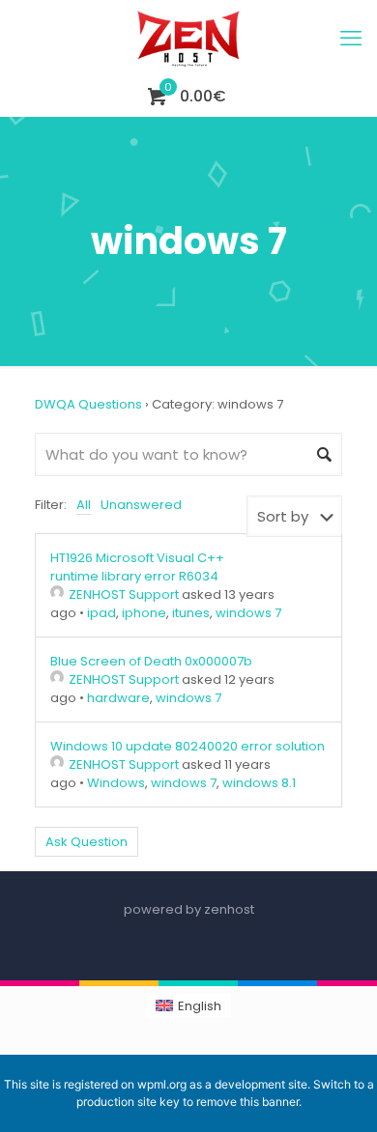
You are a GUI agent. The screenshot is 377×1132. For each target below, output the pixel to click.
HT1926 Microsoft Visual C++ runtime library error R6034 (137, 567)
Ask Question (86, 842)
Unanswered (141, 504)
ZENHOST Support (124, 594)
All (83, 504)
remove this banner (247, 1101)
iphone (144, 613)
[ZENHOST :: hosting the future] (188, 39)
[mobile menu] (350, 38)
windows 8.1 (259, 783)
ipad (101, 613)
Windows (116, 783)
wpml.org (162, 1084)
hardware (118, 698)
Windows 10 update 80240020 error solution (187, 746)
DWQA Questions (88, 404)
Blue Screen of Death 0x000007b (151, 661)
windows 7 (248, 613)
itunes (191, 613)
